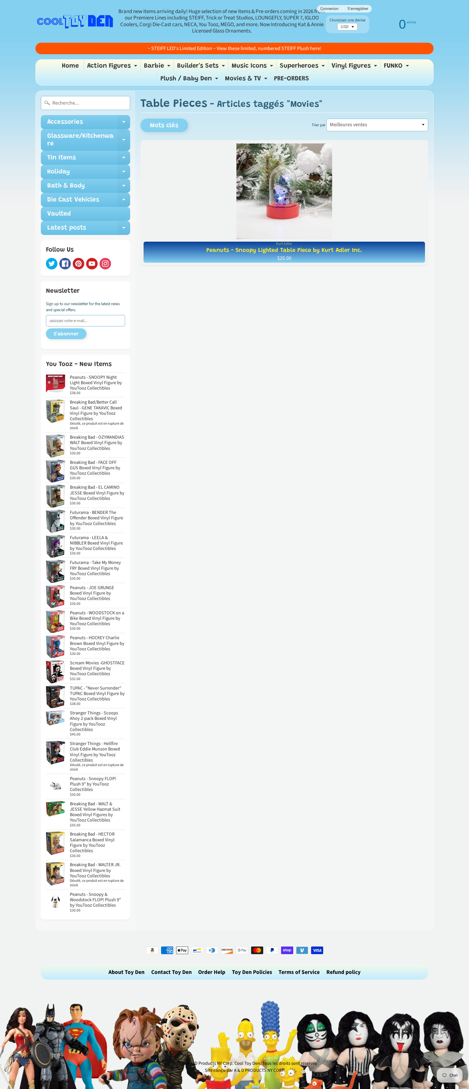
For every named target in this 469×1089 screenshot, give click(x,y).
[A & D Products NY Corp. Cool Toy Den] (75, 21)
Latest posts (88, 230)
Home (70, 66)
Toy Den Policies (252, 972)
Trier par (318, 125)
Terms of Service (299, 972)
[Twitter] (51, 263)
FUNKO (397, 67)
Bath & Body (88, 188)
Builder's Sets (202, 67)
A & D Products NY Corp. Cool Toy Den (223, 1063)
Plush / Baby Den (190, 80)
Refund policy (343, 972)
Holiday (88, 174)
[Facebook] (65, 263)
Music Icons (253, 67)
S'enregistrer (357, 9)
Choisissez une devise (347, 20)
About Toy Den (126, 972)
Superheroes (303, 67)
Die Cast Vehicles (88, 202)
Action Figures (113, 67)
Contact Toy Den (171, 972)
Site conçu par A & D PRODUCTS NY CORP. (245, 1070)
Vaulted (59, 214)
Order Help (211, 972)
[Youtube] (92, 263)
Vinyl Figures (355, 67)
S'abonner (66, 334)
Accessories (88, 124)
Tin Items (88, 160)
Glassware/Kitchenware (88, 140)
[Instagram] (105, 263)
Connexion (329, 9)
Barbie (158, 67)
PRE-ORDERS (291, 79)
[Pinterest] (78, 263)
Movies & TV (247, 80)
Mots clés (164, 125)
